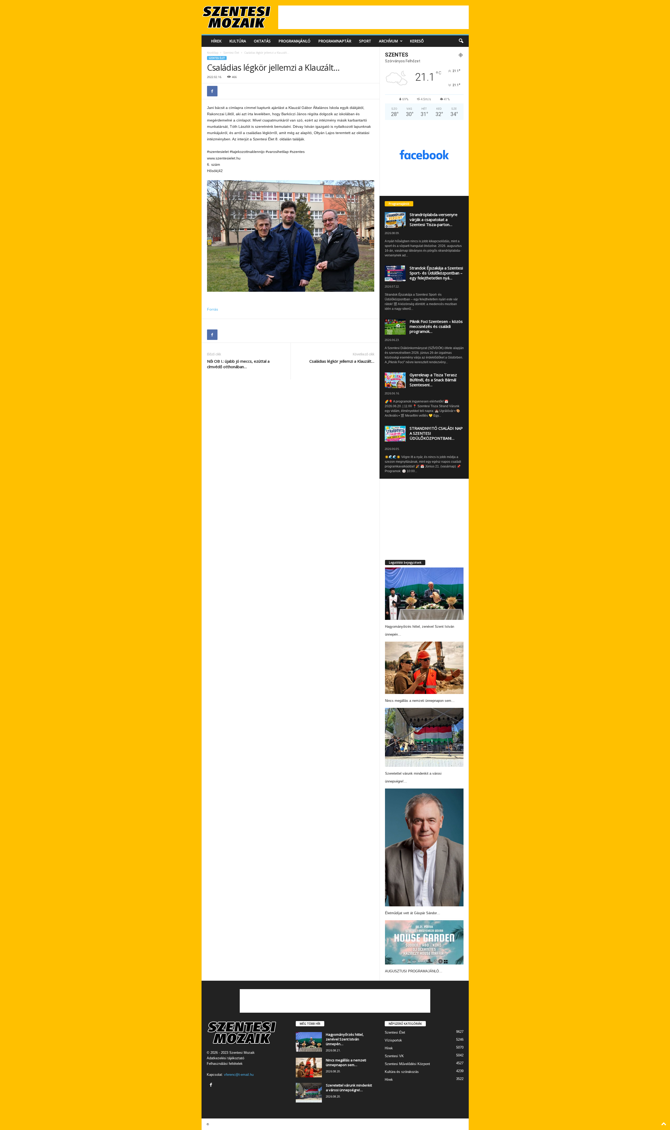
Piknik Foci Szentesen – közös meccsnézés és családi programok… (436, 326)
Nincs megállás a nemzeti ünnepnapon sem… (420, 701)
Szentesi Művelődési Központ (407, 1064)
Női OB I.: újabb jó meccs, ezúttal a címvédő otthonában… (238, 364)
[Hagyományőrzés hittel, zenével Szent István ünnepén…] (424, 593)
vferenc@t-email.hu (239, 1075)
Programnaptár (334, 40)
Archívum (388, 40)
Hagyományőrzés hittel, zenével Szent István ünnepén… (345, 1039)
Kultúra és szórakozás (402, 1072)
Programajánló (294, 40)
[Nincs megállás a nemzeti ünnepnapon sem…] (424, 668)
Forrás (212, 309)
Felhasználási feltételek (225, 1064)
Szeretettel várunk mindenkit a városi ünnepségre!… (349, 1087)
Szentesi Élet (231, 52)
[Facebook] (212, 91)
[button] (461, 41)
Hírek (216, 40)
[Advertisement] (373, 17)
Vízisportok (393, 1040)
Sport (365, 40)
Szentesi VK (394, 1056)
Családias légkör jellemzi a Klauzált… (341, 361)
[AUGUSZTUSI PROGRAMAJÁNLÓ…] (424, 942)
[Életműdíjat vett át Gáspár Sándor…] (424, 847)
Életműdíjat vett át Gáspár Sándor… (412, 913)
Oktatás (262, 40)
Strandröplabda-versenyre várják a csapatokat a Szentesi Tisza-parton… (433, 219)
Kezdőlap (212, 52)
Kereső (417, 40)
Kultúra (237, 40)
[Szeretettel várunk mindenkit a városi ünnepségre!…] (424, 737)
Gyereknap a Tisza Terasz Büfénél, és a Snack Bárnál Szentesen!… (433, 379)
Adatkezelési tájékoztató (225, 1058)
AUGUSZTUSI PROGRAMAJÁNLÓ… (413, 971)
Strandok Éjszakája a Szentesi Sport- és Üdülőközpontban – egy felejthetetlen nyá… (436, 272)
